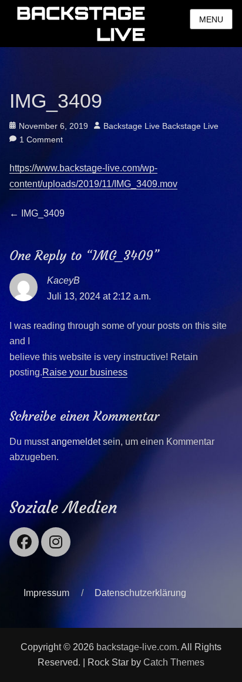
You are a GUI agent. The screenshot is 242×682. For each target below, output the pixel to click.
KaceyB (63, 280)
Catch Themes (173, 662)
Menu (211, 19)
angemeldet (75, 442)
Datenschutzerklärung (140, 593)
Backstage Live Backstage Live (161, 126)
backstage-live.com (136, 647)
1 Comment (41, 139)
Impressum (46, 593)
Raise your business (84, 372)
